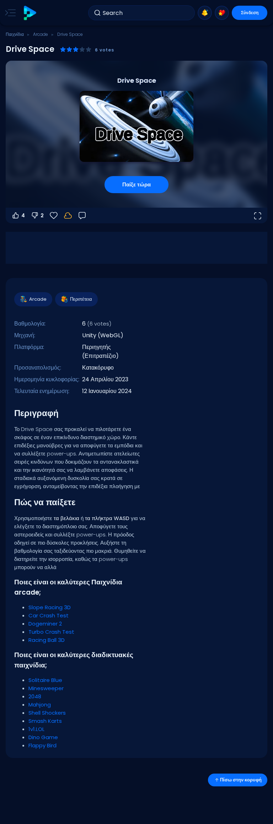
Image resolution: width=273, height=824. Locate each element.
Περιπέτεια (81, 299)
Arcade (40, 34)
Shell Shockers (47, 712)
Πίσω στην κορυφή (241, 779)
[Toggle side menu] (9, 12)
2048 (34, 696)
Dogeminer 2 (45, 623)
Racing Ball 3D (46, 640)
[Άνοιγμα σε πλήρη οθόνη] (257, 215)
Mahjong (39, 704)
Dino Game (43, 737)
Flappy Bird (42, 745)
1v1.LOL (36, 729)
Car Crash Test (48, 615)
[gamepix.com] (29, 13)
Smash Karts (45, 721)
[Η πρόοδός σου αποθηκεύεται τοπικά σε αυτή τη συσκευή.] (68, 215)
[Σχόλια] (82, 215)
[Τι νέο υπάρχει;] (205, 13)
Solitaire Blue (45, 680)
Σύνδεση (249, 13)
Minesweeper (46, 688)
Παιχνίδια (15, 34)
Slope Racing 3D (49, 607)
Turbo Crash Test (51, 631)
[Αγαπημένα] (222, 13)
